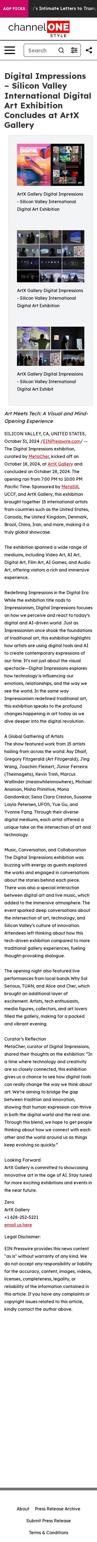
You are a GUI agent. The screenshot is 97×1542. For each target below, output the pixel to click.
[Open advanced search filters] (74, 50)
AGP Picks (14, 8)
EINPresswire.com (61, 441)
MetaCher (39, 456)
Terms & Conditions (48, 1532)
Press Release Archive (57, 1508)
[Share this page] (89, 50)
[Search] (61, 50)
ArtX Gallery (60, 464)
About (23, 1508)
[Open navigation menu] (9, 50)
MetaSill (69, 486)
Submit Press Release (48, 1520)
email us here (18, 1224)
